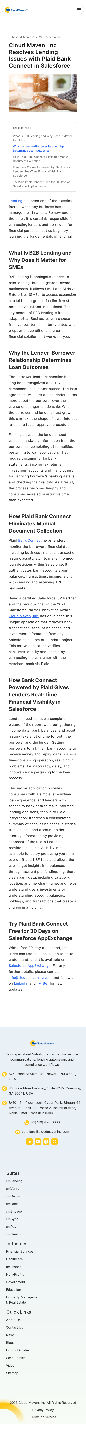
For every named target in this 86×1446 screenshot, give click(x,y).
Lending (15, 201)
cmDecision (14, 1196)
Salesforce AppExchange (30, 966)
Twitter (43, 983)
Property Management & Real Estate (23, 1299)
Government (15, 1282)
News (10, 1335)
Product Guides (17, 1350)
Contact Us (14, 1327)
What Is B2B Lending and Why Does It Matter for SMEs (42, 138)
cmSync (12, 1219)
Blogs (10, 1343)
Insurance (13, 1267)
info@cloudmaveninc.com (30, 978)
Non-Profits (15, 1274)
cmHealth (13, 1234)
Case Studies (15, 1358)
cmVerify (12, 1189)
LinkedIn (21, 983)
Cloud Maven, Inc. (24, 616)
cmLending (14, 1181)
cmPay (11, 1227)
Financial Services (19, 1251)
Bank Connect (30, 540)
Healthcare (14, 1259)
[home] (16, 9)
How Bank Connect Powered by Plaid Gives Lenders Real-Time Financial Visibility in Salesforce (41, 171)
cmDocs (12, 1204)
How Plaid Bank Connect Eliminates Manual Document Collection (41, 159)
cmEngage (14, 1211)
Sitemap (12, 1373)
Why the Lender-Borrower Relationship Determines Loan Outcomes (38, 148)
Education (13, 1290)
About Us (13, 1320)
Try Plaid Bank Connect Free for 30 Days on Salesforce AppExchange (41, 184)
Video (10, 1365)
